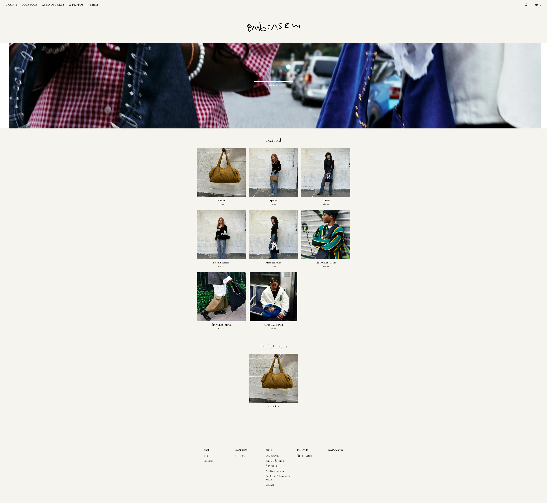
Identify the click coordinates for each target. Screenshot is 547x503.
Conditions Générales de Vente (278, 478)
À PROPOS (76, 4)
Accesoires (240, 456)
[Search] (526, 5)
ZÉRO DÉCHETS (53, 4)
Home (207, 456)
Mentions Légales (275, 471)
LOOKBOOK (29, 4)
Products (11, 4)
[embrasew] (274, 26)
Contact (93, 4)
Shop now (273, 86)
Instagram (306, 456)
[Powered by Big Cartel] (335, 450)
